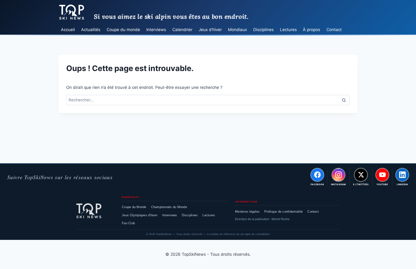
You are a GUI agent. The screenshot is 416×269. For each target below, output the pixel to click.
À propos (311, 29)
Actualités (90, 29)
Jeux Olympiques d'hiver (139, 215)
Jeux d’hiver (210, 29)
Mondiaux (237, 29)
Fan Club (128, 223)
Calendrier (182, 29)
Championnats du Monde (169, 207)
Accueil (68, 29)
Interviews (156, 29)
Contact (334, 29)
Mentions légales (247, 211)
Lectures (288, 29)
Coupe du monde (123, 29)
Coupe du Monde (134, 207)
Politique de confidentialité (283, 211)
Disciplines (263, 29)
